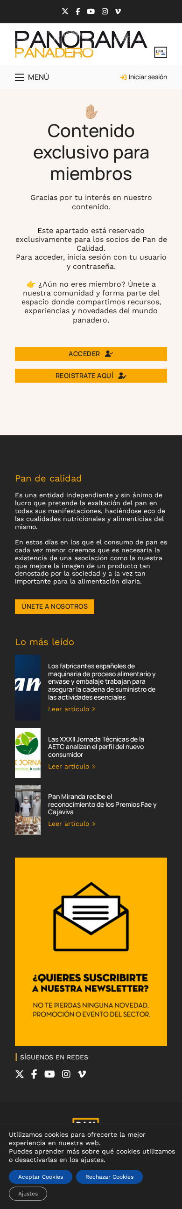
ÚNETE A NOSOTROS (54, 606)
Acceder (84, 353)
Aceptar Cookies (40, 1177)
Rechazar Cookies (109, 1177)
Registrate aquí (85, 375)
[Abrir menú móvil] (19, 77)
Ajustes (28, 1193)
